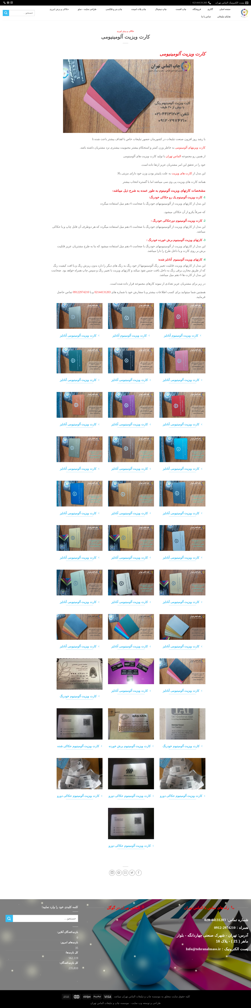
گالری (210, 9)
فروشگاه (197, 9)
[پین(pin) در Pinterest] (119, 873)
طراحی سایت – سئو (87, 9)
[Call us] (4, 2)
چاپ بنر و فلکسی (114, 9)
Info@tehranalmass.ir (203, 949)
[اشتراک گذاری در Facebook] (139, 873)
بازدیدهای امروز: (69, 942)
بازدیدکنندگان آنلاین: (67, 931)
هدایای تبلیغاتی (223, 16)
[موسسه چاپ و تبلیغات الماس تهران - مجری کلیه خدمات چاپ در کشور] (244, 13)
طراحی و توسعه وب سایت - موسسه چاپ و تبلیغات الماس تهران (125, 1003)
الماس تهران (173, 156)
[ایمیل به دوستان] (125, 873)
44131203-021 (215, 920)
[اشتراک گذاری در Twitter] (132, 873)
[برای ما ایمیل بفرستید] (8, 2)
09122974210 (81, 292)
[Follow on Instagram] (11, 2)
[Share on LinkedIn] (112, 873)
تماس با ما (206, 16)
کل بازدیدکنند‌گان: (68, 962)
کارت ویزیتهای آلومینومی (190, 147)
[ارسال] (6, 13)
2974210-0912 (225, 928)
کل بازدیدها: (71, 952)
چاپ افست (181, 9)
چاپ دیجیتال (160, 9)
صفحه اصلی (224, 9)
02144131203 (102, 292)
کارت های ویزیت (182, 173)
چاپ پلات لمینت (138, 9)
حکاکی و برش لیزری (59, 9)
